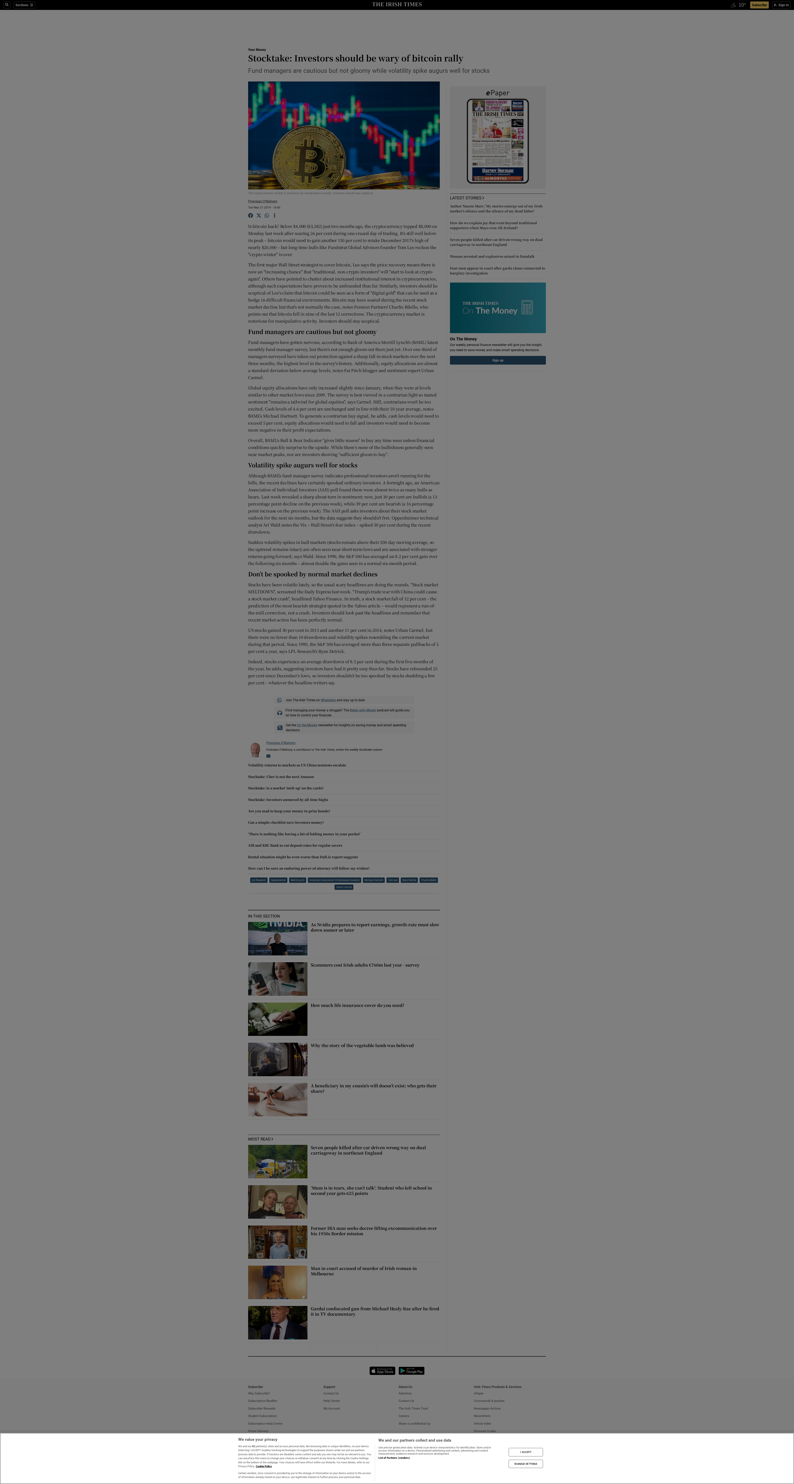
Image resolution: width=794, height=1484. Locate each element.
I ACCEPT (525, 1452)
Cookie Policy (264, 1466)
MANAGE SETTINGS (525, 1463)
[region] (397, 1458)
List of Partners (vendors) (394, 1457)
